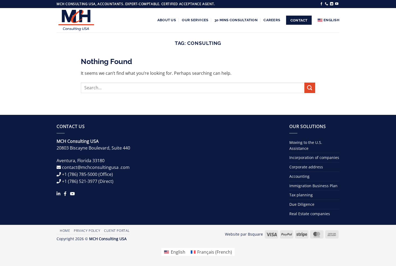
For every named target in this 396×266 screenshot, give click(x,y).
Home (65, 230)
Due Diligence (301, 204)
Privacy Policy (87, 230)
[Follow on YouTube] (336, 4)
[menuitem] (328, 20)
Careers (271, 20)
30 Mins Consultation (236, 20)
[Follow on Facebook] (321, 4)
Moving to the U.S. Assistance (305, 145)
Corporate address (306, 166)
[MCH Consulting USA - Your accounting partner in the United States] (78, 20)
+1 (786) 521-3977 (79, 181)
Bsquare (255, 234)
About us (166, 20)
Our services (195, 20)
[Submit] (309, 88)
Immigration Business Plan (313, 185)
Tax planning (301, 194)
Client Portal (117, 230)
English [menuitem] (178, 252)
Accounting (299, 176)
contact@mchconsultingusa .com (96, 167)
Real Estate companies (309, 213)
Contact (299, 20)
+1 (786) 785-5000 (79, 174)
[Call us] (326, 4)
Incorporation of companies (314, 157)
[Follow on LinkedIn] (331, 4)
